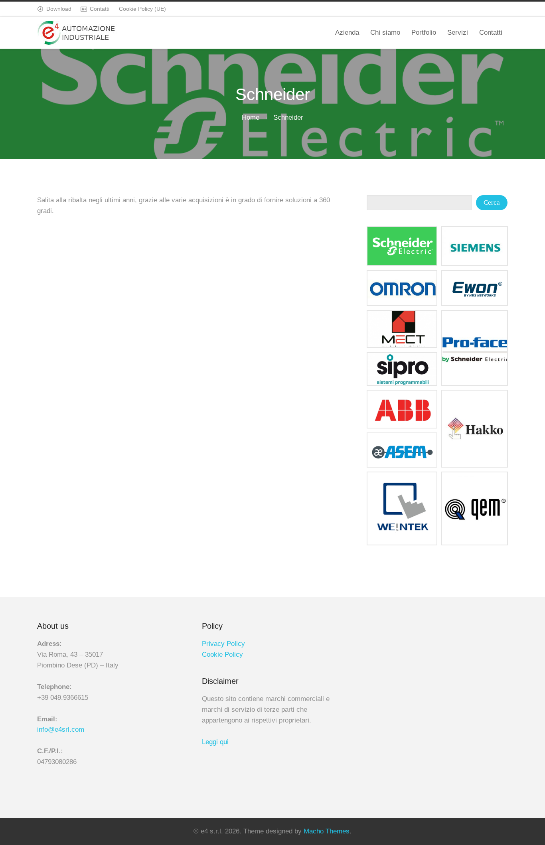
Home (250, 117)
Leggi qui (215, 742)
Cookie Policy (222, 654)
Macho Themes (327, 831)
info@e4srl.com (60, 729)
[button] (401, 246)
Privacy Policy (223, 644)
